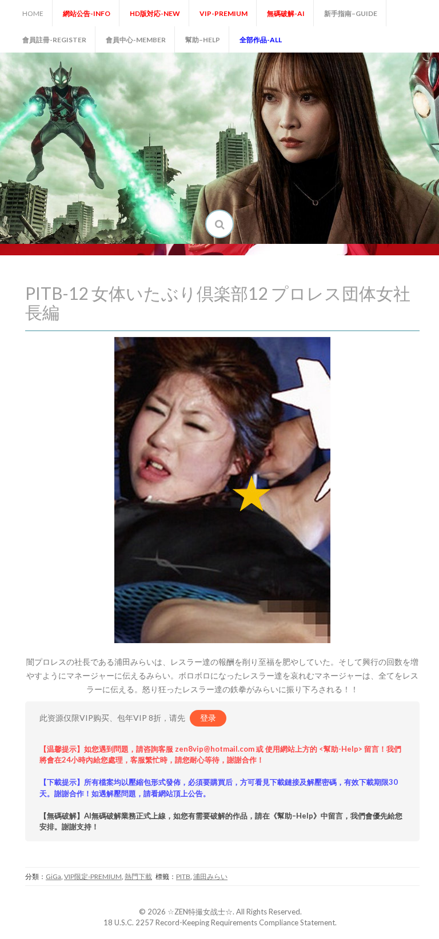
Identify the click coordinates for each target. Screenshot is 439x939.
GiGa (53, 876)
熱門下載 (138, 876)
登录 (208, 718)
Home (32, 13)
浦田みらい (210, 876)
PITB (183, 876)
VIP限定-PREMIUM (93, 876)
